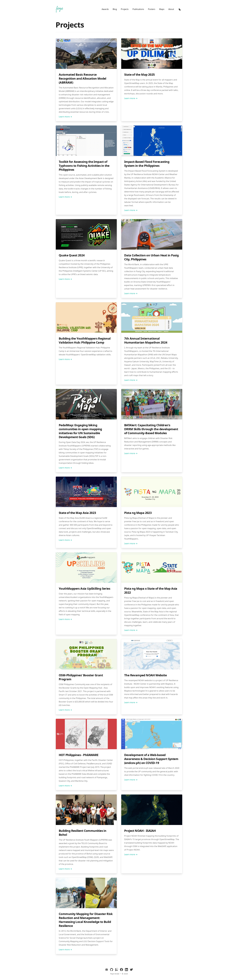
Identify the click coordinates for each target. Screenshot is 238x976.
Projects (125, 9)
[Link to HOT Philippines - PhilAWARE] (86, 748)
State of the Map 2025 (139, 74)
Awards (105, 9)
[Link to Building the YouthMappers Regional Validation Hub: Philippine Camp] (86, 332)
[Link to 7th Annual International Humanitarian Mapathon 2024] (151, 332)
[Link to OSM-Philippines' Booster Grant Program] (86, 668)
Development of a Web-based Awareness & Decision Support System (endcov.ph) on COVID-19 (151, 759)
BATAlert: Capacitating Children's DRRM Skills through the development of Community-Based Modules (151, 429)
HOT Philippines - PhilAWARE (78, 755)
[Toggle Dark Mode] (180, 9)
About (171, 9)
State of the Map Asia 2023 (77, 513)
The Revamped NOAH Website (145, 675)
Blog (115, 9)
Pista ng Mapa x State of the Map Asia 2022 (150, 590)
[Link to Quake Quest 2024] (86, 248)
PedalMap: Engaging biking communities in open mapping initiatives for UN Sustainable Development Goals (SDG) (80, 431)
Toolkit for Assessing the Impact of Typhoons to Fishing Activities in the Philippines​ (84, 166)
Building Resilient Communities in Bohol (82, 833)
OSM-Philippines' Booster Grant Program (81, 677)
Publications (138, 9)
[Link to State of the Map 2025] (151, 68)
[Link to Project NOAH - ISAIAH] (151, 824)
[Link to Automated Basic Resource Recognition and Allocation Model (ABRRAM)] (86, 68)
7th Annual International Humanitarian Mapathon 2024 (145, 340)
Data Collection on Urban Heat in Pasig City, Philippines (151, 257)
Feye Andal (114, 974)
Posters (151, 9)
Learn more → (65, 116)
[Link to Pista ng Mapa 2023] (151, 506)
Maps (161, 9)
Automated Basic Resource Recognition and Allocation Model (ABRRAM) (82, 78)
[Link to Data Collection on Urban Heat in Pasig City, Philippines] (151, 248)
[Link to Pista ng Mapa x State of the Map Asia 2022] (151, 582)
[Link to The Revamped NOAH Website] (151, 668)
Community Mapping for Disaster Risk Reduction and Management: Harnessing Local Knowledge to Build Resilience (86, 920)
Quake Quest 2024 (72, 255)
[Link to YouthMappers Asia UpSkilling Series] (86, 582)
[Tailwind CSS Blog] (60, 9)
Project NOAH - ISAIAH (140, 831)
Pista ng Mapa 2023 (138, 513)
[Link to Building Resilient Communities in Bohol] (86, 824)
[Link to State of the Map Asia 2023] (86, 506)
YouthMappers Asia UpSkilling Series (84, 588)
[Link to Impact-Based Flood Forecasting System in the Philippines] (151, 155)
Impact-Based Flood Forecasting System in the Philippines (146, 164)
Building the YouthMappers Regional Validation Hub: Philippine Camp (85, 340)
